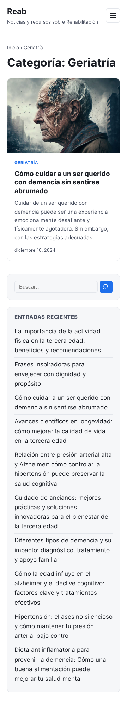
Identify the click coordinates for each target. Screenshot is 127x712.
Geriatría (26, 162)
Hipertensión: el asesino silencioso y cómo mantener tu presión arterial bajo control (63, 626)
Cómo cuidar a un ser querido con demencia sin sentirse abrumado (62, 182)
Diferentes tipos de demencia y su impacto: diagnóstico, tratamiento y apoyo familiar (62, 550)
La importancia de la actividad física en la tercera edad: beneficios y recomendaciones (57, 341)
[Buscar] (106, 287)
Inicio (13, 47)
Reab (16, 11)
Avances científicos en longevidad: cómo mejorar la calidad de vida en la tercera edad (63, 431)
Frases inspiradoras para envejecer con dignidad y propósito (50, 374)
